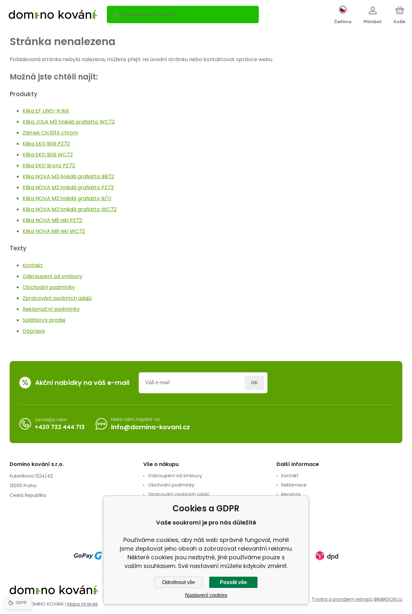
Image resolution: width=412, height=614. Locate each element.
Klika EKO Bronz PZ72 (49, 165)
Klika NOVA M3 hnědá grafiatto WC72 (70, 209)
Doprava (34, 331)
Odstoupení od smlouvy (52, 276)
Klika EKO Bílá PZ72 (46, 143)
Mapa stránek (82, 604)
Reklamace (293, 485)
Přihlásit (254, 383)
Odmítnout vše (178, 582)
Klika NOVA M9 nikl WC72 (54, 231)
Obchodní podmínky (49, 287)
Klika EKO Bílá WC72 (48, 154)
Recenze (291, 494)
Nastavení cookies (206, 595)
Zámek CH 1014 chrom (50, 132)
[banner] (53, 15)
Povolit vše (233, 582)
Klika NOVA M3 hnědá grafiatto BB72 (68, 176)
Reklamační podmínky (51, 309)
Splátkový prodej (44, 320)
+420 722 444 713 (60, 427)
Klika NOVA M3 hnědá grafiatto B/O (67, 198)
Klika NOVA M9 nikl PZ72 (52, 220)
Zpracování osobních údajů (57, 298)
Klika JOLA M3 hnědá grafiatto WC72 (69, 122)
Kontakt (33, 265)
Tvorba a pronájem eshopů (342, 599)
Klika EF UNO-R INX (46, 111)
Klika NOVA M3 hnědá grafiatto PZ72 (68, 187)
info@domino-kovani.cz (150, 427)
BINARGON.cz (388, 599)
